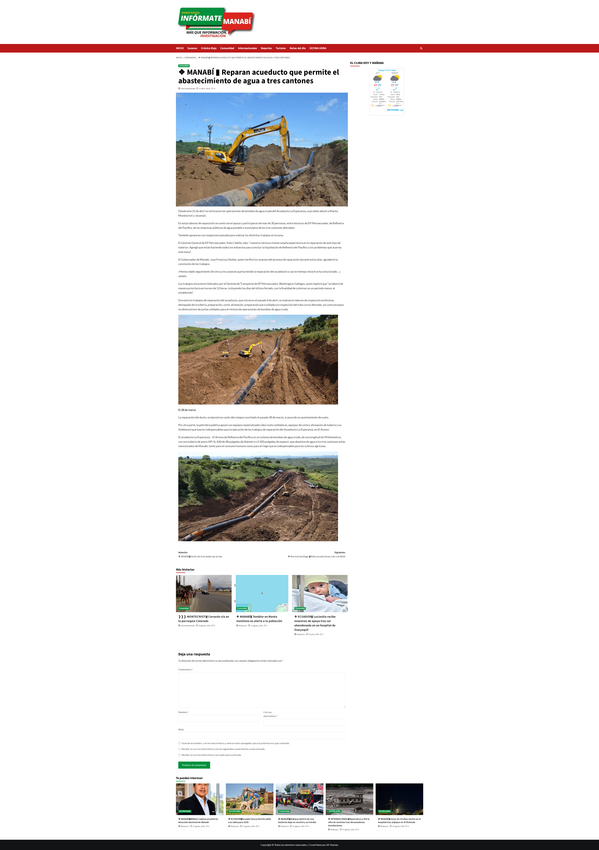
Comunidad (227, 48)
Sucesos (192, 48)
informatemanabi (188, 88)
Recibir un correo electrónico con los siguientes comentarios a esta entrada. (223, 748)
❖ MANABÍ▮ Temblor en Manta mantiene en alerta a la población (259, 619)
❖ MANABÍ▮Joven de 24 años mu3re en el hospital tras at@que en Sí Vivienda (399, 820)
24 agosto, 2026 (204, 625)
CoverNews (315, 844)
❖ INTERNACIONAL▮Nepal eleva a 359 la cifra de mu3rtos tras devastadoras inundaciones (348, 822)
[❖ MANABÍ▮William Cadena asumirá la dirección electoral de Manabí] (200, 799)
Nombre (183, 712)
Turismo (281, 48)
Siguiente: (317, 554)
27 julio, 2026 (314, 634)
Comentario (185, 669)
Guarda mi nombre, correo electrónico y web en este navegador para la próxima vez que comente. (236, 743)
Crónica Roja (208, 48)
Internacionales (247, 48)
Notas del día (298, 48)
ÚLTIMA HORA (317, 48)
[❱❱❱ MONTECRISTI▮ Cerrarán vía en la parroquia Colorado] (204, 593)
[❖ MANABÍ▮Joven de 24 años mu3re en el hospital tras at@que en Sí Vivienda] (399, 799)
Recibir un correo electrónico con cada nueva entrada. (211, 754)
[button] (421, 48)
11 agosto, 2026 (257, 625)
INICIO (180, 48)
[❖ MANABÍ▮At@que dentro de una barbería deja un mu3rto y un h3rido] (299, 799)
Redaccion (243, 625)
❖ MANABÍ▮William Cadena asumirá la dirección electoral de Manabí (198, 820)
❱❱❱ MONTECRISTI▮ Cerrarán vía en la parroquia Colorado (203, 619)
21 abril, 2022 (204, 88)
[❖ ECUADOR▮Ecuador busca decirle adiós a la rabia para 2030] (249, 799)
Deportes (266, 48)
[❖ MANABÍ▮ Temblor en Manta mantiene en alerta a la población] (262, 593)
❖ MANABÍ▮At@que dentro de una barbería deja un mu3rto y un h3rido (297, 820)
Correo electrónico (270, 714)
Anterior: (200, 554)
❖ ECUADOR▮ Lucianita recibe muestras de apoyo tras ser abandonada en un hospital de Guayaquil (315, 623)
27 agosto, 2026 (199, 826)
